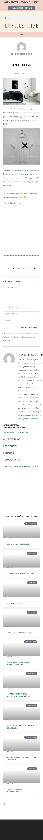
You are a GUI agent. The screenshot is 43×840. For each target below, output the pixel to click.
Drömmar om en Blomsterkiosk (20, 573)
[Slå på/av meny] (21, 34)
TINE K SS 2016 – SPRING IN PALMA (20, 467)
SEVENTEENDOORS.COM (15, 432)
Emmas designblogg (15, 116)
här (10, 185)
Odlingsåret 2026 (14, 603)
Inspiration (33, 74)
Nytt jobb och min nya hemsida (19, 633)
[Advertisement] (21, 229)
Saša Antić (31, 116)
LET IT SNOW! (10, 446)
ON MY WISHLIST (11, 439)
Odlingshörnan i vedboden (18, 544)
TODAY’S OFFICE (11, 460)
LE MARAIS (8, 453)
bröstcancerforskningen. (14, 181)
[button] (8, 269)
